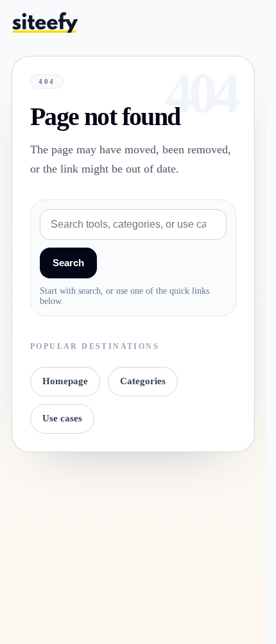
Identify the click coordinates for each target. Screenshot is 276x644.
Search (68, 262)
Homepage (65, 381)
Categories (143, 381)
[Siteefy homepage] (45, 22)
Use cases (62, 418)
